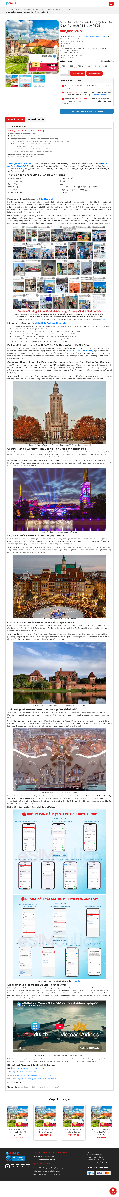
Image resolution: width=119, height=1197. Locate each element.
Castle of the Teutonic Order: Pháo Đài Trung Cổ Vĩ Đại (31, 149)
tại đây (102, 319)
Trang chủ (9, 9)
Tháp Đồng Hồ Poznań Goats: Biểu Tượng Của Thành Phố (32, 151)
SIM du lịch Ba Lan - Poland (97, 36)
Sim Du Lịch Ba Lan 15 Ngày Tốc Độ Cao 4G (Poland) (17, 1132)
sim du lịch (22, 1087)
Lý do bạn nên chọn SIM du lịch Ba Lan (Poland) (27, 136)
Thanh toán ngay (94, 73)
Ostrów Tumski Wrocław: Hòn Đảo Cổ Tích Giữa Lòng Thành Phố (34, 144)
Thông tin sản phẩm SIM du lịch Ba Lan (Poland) (27, 131)
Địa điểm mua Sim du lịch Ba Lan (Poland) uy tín (27, 154)
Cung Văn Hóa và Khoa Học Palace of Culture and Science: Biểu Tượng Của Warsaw (41, 141)
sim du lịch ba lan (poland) (48, 1087)
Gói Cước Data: (66, 61)
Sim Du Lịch (21, 9)
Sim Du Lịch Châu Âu (37, 9)
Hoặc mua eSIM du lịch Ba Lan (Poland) (87, 111)
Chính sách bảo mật (95, 1154)
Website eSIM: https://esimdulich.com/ (47, 1174)
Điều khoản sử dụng (95, 1157)
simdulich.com (24, 988)
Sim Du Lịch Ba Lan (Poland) (60, 9)
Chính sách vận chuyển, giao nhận (100, 1162)
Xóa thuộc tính (107, 61)
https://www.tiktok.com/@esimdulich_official (32, 1075)
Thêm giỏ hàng (77, 73)
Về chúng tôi (92, 1152)
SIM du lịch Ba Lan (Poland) (19, 164)
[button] (56, 47)
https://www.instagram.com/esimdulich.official (36, 1079)
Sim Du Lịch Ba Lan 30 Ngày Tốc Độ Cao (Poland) (101, 1132)
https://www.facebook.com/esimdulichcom (34, 1068)
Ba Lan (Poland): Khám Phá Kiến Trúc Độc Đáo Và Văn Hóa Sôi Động (34, 139)
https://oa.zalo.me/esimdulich (24, 1072)
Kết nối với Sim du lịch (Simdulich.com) (24, 157)
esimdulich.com (100, 95)
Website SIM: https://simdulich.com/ (46, 1171)
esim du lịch (32, 1087)
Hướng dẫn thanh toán (96, 1159)
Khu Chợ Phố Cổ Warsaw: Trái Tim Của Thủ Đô (28, 146)
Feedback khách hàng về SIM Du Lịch (23, 133)
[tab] (15, 119)
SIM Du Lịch (46, 199)
